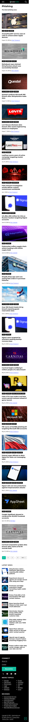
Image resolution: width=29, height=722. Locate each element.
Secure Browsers (9, 700)
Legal (3, 213)
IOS (3, 30)
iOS (19, 686)
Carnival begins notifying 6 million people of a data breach (14, 369)
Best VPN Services (9, 702)
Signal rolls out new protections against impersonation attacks (14, 487)
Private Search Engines (10, 706)
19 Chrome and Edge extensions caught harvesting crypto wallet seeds (17, 588)
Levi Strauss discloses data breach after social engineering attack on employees (14, 126)
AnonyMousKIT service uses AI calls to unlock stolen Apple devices (13, 35)
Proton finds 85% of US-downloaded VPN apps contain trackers (17, 596)
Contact (4, 665)
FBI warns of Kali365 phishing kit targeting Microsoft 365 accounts (14, 428)
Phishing (11, 30)
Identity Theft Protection (11, 704)
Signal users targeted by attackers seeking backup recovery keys (12, 339)
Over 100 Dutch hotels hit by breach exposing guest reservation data (12, 309)
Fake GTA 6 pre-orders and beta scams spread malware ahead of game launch (14, 398)
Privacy (20, 681)
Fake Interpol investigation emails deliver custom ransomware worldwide (12, 187)
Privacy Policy (15, 717)
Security (14, 61)
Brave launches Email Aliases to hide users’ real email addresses (18, 605)
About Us (4, 661)
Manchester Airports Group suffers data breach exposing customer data (16, 613)
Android (20, 684)
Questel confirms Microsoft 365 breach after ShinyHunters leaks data (14, 96)
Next (23, 557)
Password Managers (9, 699)
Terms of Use (5, 719)
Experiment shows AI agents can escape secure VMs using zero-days (18, 579)
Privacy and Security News (18, 393)
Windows (6, 690)
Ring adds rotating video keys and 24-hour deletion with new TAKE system (17, 622)
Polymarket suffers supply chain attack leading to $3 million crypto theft (14, 248)
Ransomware (15, 182)
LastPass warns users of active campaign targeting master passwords (13, 157)
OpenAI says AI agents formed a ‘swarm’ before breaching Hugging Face (17, 639)
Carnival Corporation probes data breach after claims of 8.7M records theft (14, 546)
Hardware (20, 682)
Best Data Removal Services (12, 708)
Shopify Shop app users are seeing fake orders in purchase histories (13, 278)
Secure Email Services (10, 697)
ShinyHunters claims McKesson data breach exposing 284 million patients (17, 571)
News (6, 30)
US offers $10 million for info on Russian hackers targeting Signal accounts (14, 218)
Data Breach (5, 91)
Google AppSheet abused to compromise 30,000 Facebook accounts (13, 516)
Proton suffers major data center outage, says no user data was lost (18, 647)
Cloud (19, 690)
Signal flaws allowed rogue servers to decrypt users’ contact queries (17, 630)
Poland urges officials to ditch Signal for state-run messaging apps (13, 457)
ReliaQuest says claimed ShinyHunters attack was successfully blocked (11, 66)
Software (20, 452)
